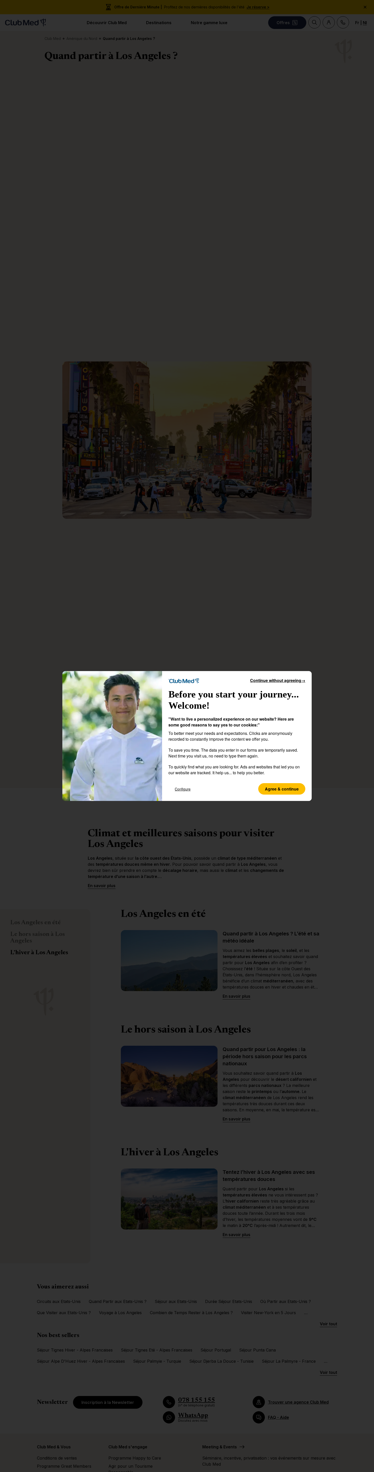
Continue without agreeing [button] (277, 680)
